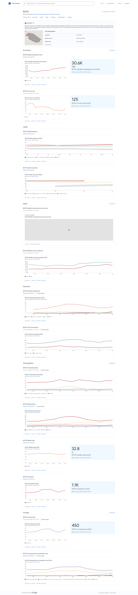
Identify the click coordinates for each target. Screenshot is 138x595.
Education (53, 17)
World (58, 14)
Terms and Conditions (104, 592)
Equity (47, 17)
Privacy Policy (113, 592)
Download (28, 84)
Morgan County (32, 14)
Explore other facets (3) (28, 406)
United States (45, 14)
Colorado (39, 14)
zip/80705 (113, 11)
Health (41, 17)
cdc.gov (29, 139)
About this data (36, 63)
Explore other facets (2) (28, 57)
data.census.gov (36, 299)
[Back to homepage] (10, 3)
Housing (69, 17)
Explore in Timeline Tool (42, 84)
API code (33, 84)
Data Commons (16, 3)
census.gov (30, 63)
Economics (35, 17)
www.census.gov (48, 44)
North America (52, 14)
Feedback (127, 3)
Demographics (61, 17)
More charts (112, 50)
